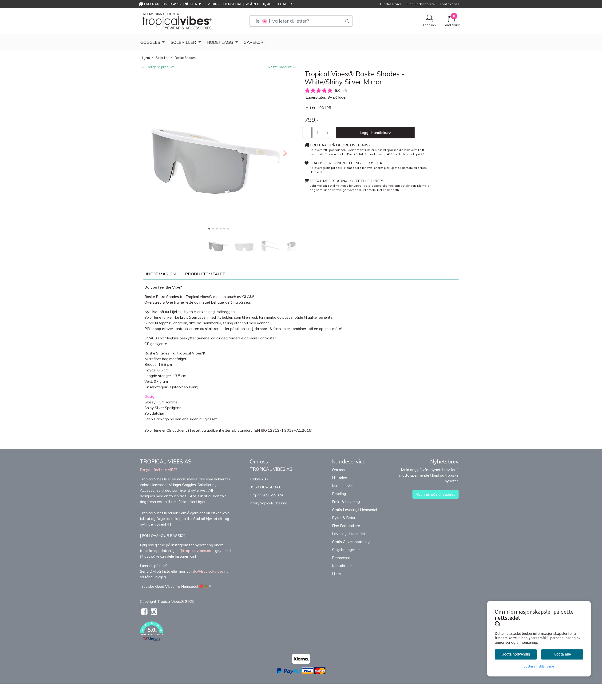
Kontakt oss (450, 4)
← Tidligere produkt (157, 66)
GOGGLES (150, 42)
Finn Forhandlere (421, 4)
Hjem (146, 58)
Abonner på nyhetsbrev (435, 494)
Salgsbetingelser (346, 549)
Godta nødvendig (516, 654)
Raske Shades (185, 58)
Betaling (339, 493)
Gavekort (255, 42)
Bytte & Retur (343, 517)
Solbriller (184, 42)
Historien (339, 477)
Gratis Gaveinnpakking (351, 541)
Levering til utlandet (348, 533)
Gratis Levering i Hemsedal (354, 509)
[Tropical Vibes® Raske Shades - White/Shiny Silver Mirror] (218, 152)
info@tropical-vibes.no (268, 503)
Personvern (342, 557)
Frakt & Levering (346, 501)
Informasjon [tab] (161, 274)
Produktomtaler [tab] (205, 274)
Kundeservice (391, 4)
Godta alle (562, 654)
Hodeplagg (220, 42)
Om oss (338, 469)
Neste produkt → (282, 66)
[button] (209, 228)
